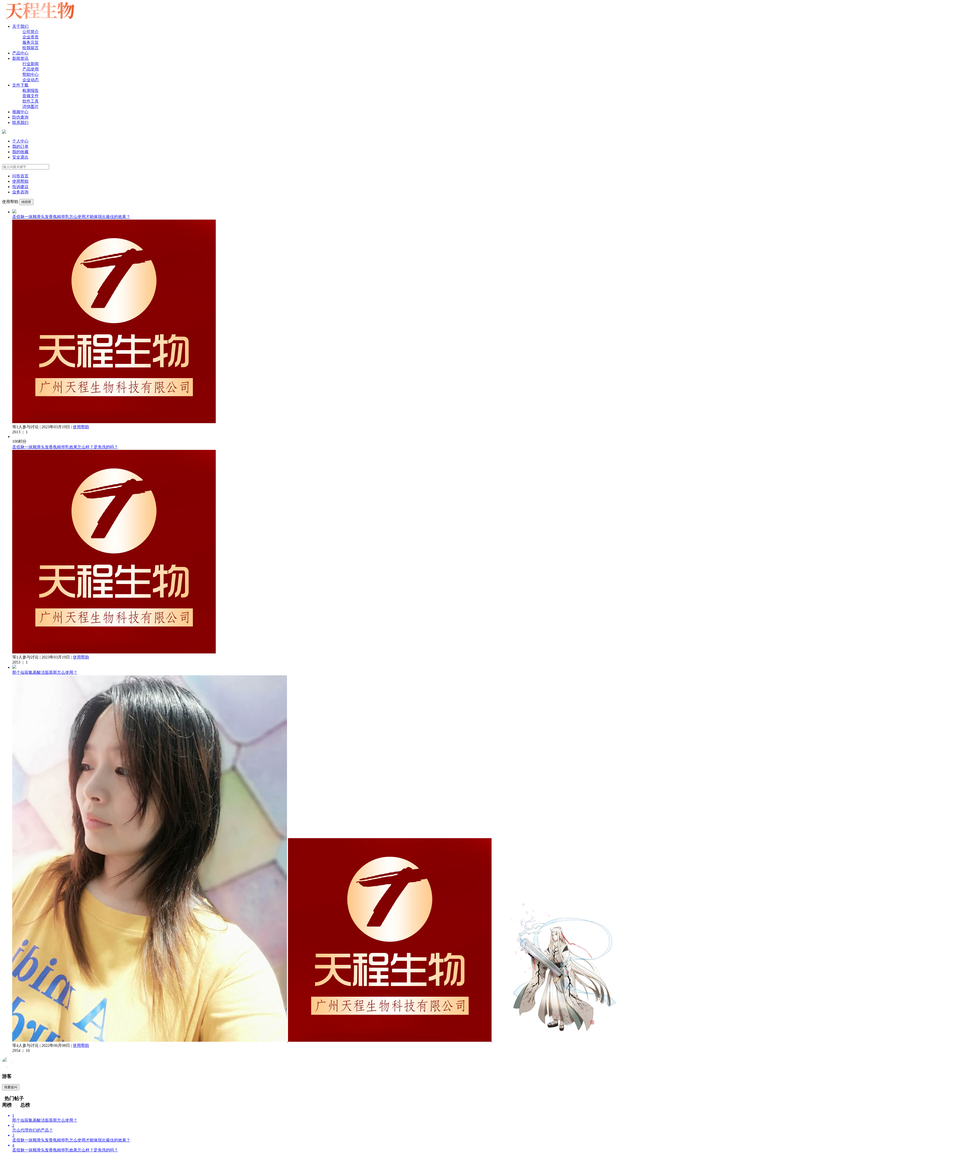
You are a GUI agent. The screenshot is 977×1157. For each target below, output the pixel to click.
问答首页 (20, 176)
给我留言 (30, 48)
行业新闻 (30, 64)
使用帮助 (20, 181)
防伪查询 (20, 117)
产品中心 (20, 53)
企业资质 (30, 37)
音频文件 (30, 96)
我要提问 (10, 1087)
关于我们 (20, 26)
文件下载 (20, 85)
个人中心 (20, 141)
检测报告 (30, 90)
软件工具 (30, 101)
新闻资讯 (20, 58)
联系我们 (20, 122)
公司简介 (30, 32)
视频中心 (20, 112)
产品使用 (30, 69)
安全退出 (20, 157)
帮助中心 (30, 74)
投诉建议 (20, 186)
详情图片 (30, 106)
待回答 (26, 202)
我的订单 (20, 146)
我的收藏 (20, 152)
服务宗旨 (30, 42)
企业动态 (30, 80)
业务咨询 (20, 192)
